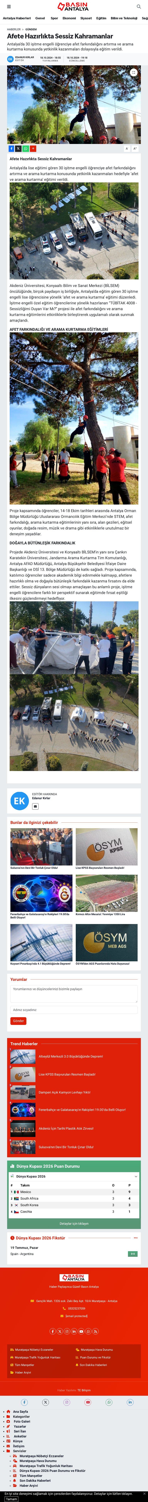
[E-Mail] (35, 806)
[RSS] (95, 1331)
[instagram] (66, 1402)
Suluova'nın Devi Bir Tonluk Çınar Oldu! (34, 867)
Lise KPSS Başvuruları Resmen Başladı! (100, 867)
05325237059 (76, 1308)
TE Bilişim (84, 1390)
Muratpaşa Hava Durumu (97, 1349)
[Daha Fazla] (33, 149)
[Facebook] (53, 1331)
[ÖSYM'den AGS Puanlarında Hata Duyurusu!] (107, 942)
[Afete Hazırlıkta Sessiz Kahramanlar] (74, 104)
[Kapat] (145, 1493)
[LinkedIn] (74, 1331)
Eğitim (101, 18)
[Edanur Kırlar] (19, 800)
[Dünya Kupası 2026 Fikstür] (136, 1238)
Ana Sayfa (20, 1411)
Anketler (19, 1436)
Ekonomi (69, 18)
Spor (54, 18)
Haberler (14, 29)
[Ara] (139, 6)
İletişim (18, 1446)
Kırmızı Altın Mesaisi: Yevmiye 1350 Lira (100, 914)
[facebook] (24, 1402)
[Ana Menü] (9, 7)
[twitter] (45, 1402)
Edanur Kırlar (41, 798)
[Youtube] (81, 1331)
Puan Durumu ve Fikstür (95, 1357)
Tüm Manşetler (24, 1365)
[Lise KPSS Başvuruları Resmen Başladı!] (107, 846)
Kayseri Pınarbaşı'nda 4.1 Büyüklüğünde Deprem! (40, 963)
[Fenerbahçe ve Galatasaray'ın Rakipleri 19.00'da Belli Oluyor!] (41, 893)
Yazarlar (19, 1426)
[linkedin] (130, 1402)
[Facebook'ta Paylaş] (11, 149)
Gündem (31, 29)
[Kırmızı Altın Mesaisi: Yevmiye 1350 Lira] (107, 893)
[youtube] (87, 1402)
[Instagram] (67, 1331)
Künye (18, 1441)
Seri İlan (19, 1431)
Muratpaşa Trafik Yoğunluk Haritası (37, 1357)
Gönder (18, 1021)
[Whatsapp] (88, 1331)
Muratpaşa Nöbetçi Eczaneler (34, 1349)
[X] (60, 1331)
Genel (40, 18)
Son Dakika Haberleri (93, 1365)
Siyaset (86, 18)
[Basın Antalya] (74, 6)
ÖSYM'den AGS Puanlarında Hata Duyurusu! (103, 963)
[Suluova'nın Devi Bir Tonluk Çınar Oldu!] (41, 846)
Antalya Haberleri (17, 18)
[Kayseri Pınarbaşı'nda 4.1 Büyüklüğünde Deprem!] (41, 942)
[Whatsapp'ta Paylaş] (25, 149)
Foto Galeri (21, 1421)
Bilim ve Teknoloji (124, 18)
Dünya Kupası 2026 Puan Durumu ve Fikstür (52, 1471)
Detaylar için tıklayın (74, 1223)
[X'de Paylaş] (18, 149)
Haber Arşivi (23, 1372)
